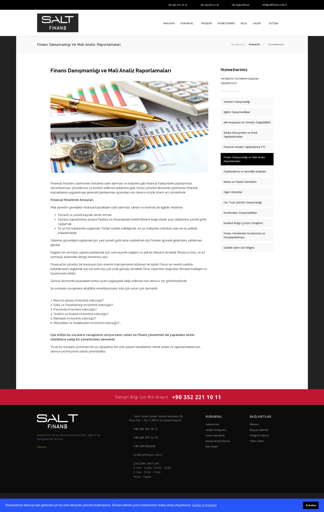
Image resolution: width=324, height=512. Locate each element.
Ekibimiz (254, 424)
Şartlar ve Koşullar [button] (204, 505)
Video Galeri (257, 441)
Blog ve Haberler (259, 430)
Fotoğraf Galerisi (259, 435)
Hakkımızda (212, 424)
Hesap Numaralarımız (218, 441)
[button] (286, 23)
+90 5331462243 (240, 5)
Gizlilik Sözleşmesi (216, 430)
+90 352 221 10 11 (177, 5)
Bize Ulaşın (212, 446)
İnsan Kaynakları (215, 435)
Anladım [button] (311, 505)
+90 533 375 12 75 (209, 5)
